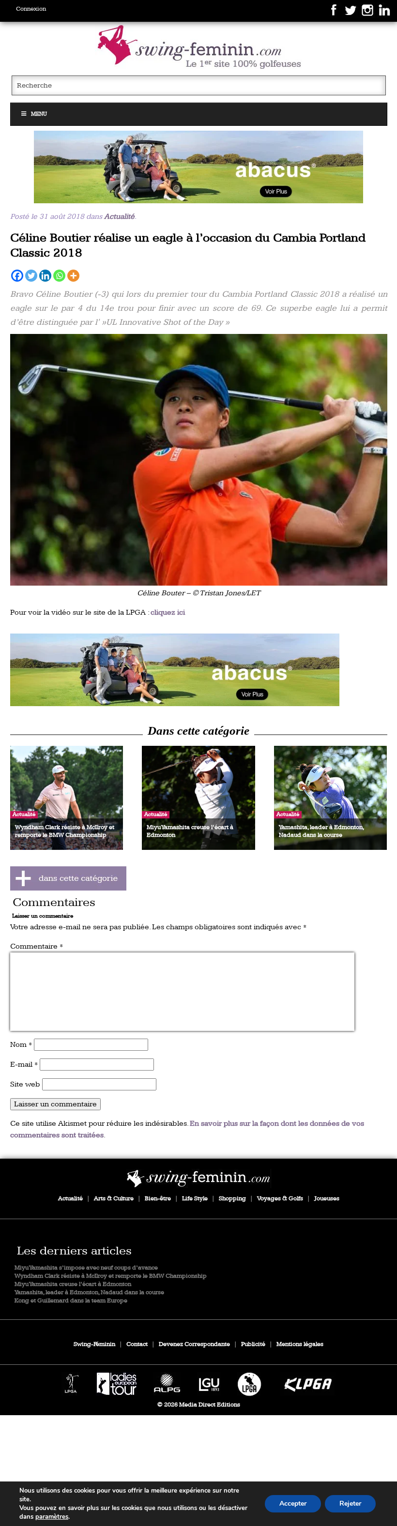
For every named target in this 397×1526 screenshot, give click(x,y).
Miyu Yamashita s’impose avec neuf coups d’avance (86, 1267)
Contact (137, 1344)
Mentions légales (299, 1344)
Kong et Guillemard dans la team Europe (71, 1300)
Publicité (253, 1344)
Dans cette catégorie (198, 730)
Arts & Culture (114, 1198)
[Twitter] (31, 276)
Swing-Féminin (94, 1344)
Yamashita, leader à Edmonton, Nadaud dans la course (89, 1292)
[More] (73, 276)
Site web (25, 1084)
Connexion (31, 9)
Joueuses (326, 1198)
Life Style (195, 1198)
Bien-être (158, 1198)
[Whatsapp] (59, 276)
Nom (21, 1044)
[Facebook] (17, 276)
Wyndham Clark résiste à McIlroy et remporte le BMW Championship (111, 1276)
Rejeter (350, 1503)
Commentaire (36, 946)
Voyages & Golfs (280, 1198)
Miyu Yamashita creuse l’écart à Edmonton (73, 1284)
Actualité (119, 216)
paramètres (51, 1516)
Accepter (292, 1503)
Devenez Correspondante (194, 1344)
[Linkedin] (45, 276)
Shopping (232, 1198)
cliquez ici (168, 612)
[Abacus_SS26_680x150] (198, 167)
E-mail (24, 1064)
